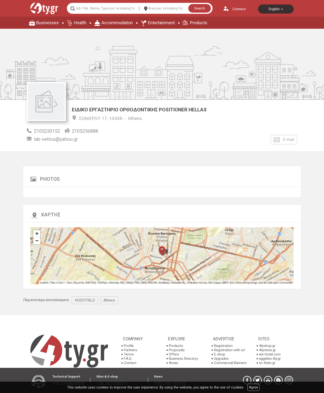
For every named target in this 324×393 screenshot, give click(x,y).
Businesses (47, 22)
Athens (135, 118)
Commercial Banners (230, 363)
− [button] (36, 241)
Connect (239, 9)
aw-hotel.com (270, 354)
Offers (174, 354)
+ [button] (36, 234)
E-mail (288, 139)
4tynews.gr (267, 350)
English (275, 9)
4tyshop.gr (267, 346)
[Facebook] (247, 380)
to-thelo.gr (267, 363)
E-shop (219, 354)
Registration (223, 346)
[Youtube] (268, 380)
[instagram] (289, 380)
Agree (253, 387)
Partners (130, 350)
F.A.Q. (128, 358)
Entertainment (161, 22)
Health (80, 22)
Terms (129, 354)
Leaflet (44, 282)
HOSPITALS (85, 300)
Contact (130, 363)
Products (198, 22)
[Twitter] (257, 380)
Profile (129, 346)
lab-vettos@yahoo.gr (56, 139)
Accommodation (117, 22)
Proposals (177, 350)
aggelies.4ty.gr (270, 358)
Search (199, 8)
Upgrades (221, 358)
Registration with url (229, 350)
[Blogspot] (278, 380)
